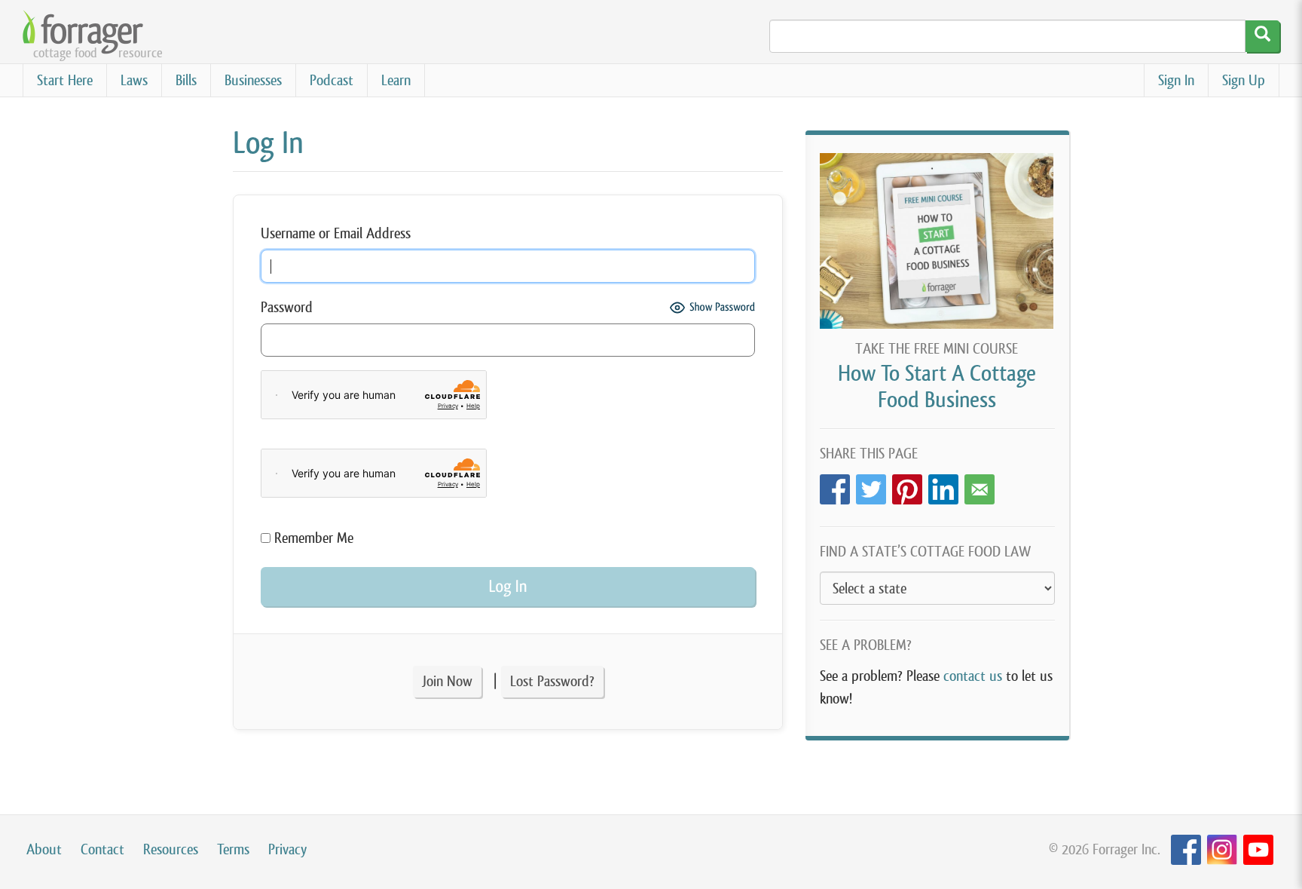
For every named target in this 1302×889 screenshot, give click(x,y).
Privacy (287, 849)
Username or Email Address (336, 233)
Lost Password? (552, 681)
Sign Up (1243, 80)
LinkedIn (943, 485)
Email (979, 485)
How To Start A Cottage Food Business (937, 386)
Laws (134, 80)
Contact (102, 849)
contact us (972, 676)
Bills (186, 80)
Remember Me (311, 538)
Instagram (1222, 850)
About (44, 849)
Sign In (1176, 80)
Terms (233, 849)
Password (287, 307)
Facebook (835, 485)
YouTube (1258, 850)
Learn (396, 80)
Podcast (331, 80)
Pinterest (907, 485)
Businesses (253, 80)
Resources (170, 849)
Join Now (447, 681)
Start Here (65, 80)
